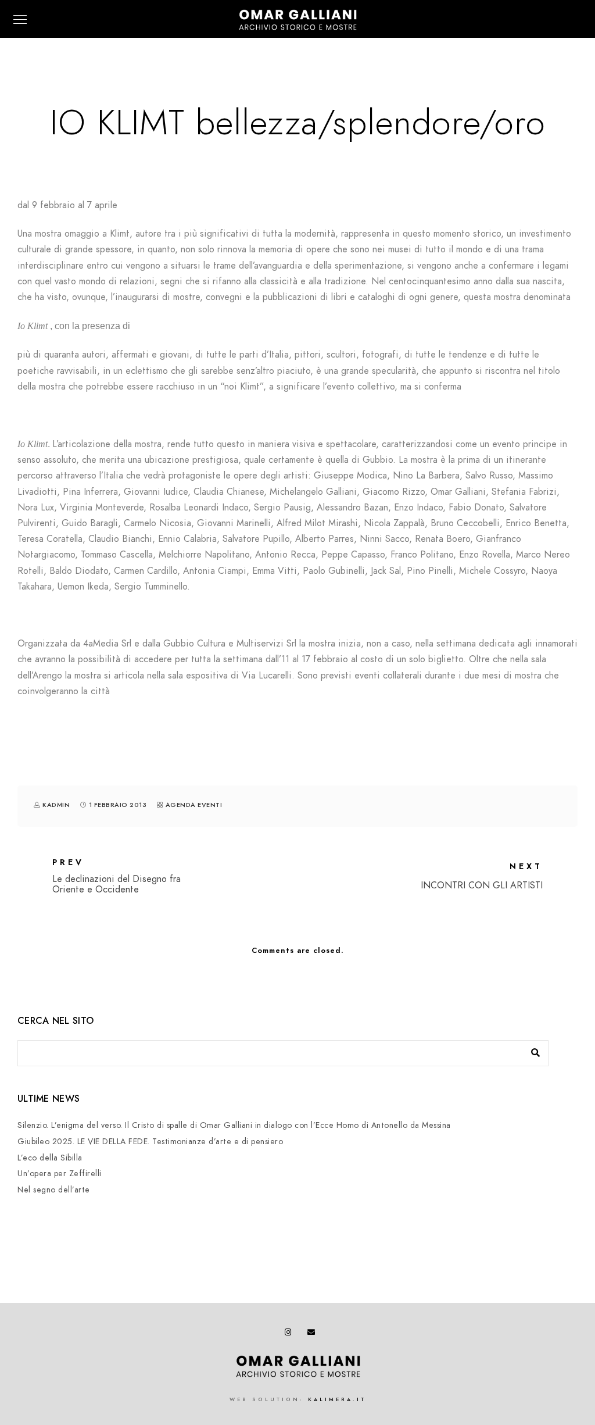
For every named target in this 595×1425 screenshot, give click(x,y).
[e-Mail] (313, 1334)
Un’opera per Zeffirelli (59, 1173)
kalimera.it (337, 1399)
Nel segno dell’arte (53, 1189)
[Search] (531, 1050)
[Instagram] (290, 1334)
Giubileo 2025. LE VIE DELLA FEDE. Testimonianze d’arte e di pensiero (150, 1141)
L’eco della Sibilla (50, 1157)
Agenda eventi (194, 805)
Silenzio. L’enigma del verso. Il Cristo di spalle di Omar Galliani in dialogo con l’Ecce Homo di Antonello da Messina (234, 1125)
